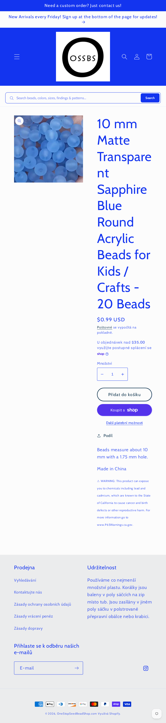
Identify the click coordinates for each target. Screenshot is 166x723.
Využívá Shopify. (109, 713)
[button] (17, 56)
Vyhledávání (25, 580)
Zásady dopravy (28, 628)
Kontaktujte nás (28, 592)
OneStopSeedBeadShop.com (77, 713)
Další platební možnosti (124, 423)
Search (150, 98)
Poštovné (104, 327)
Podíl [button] (108, 435)
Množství (104, 363)
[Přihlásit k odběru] (76, 668)
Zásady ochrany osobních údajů (42, 604)
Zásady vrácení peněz (33, 616)
